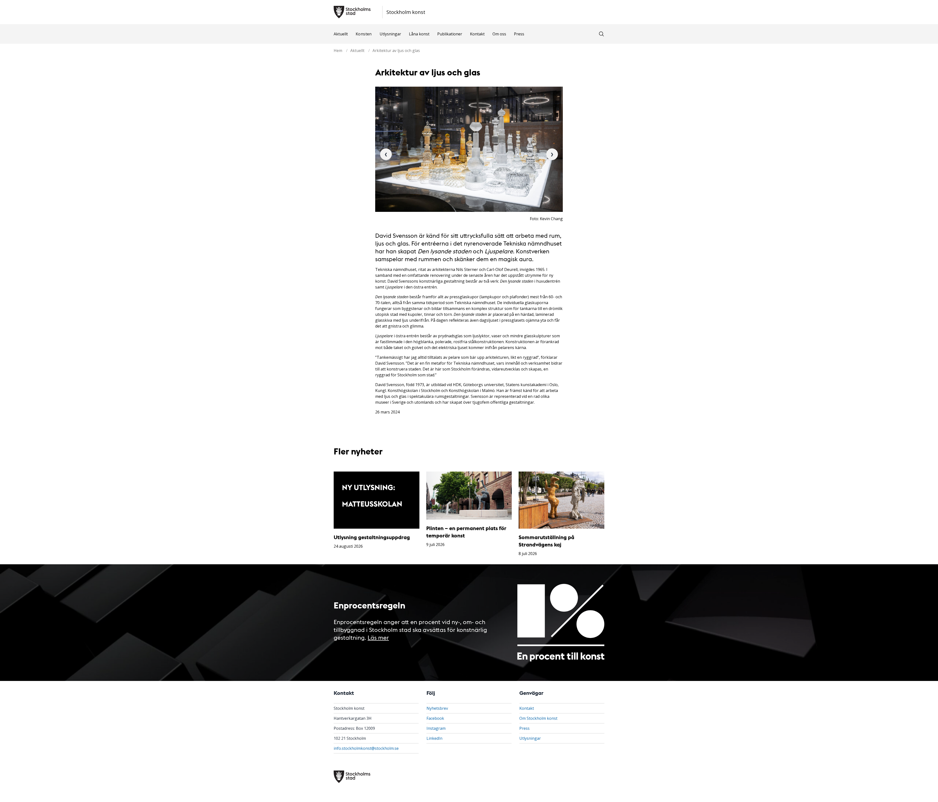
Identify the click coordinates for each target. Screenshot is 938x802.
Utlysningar (390, 34)
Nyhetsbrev (437, 708)
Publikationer (449, 34)
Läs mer (378, 637)
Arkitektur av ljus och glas (396, 50)
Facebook (435, 718)
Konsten (364, 34)
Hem (338, 50)
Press (519, 34)
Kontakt (477, 34)
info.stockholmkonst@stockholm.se (366, 748)
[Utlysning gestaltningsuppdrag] (376, 500)
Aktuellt (341, 34)
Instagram (436, 728)
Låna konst (419, 34)
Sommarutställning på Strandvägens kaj (546, 541)
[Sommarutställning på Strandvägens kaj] (561, 500)
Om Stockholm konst (538, 718)
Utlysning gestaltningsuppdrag (372, 537)
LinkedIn (434, 738)
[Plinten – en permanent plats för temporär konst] (469, 496)
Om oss (499, 34)
